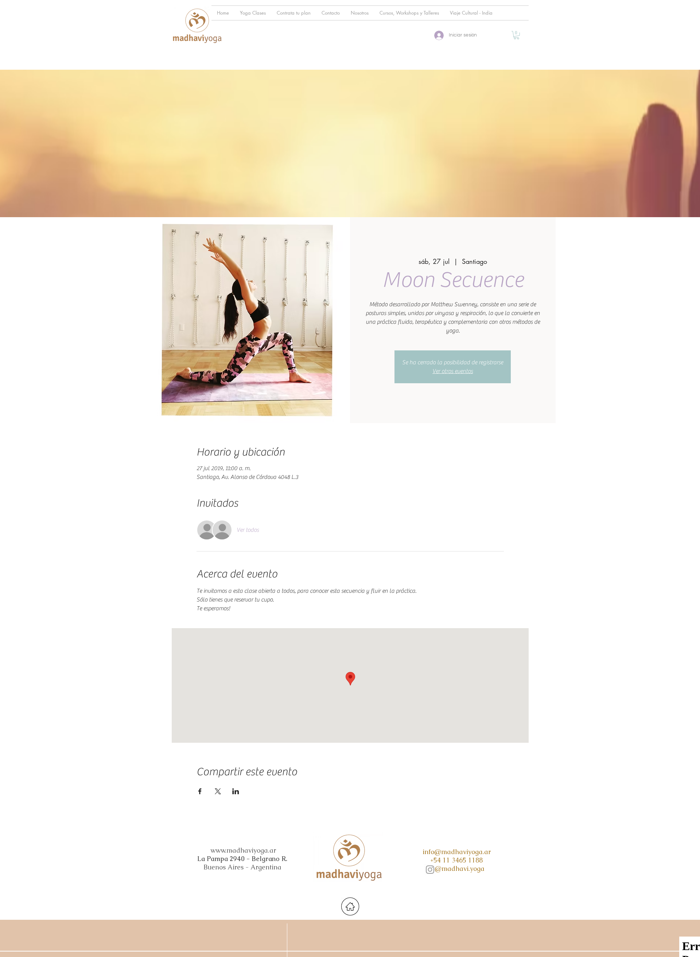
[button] (516, 35)
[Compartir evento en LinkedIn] (235, 791)
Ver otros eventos (452, 371)
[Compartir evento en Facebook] (200, 791)
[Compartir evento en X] (217, 791)
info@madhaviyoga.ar (457, 852)
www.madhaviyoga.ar (243, 850)
